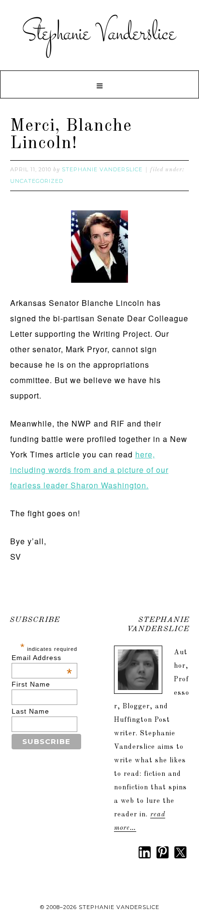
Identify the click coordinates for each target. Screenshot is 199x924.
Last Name (30, 711)
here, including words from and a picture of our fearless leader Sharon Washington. (89, 470)
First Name (31, 684)
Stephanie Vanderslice (99, 34)
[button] (99, 84)
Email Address (42, 658)
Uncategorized (36, 181)
